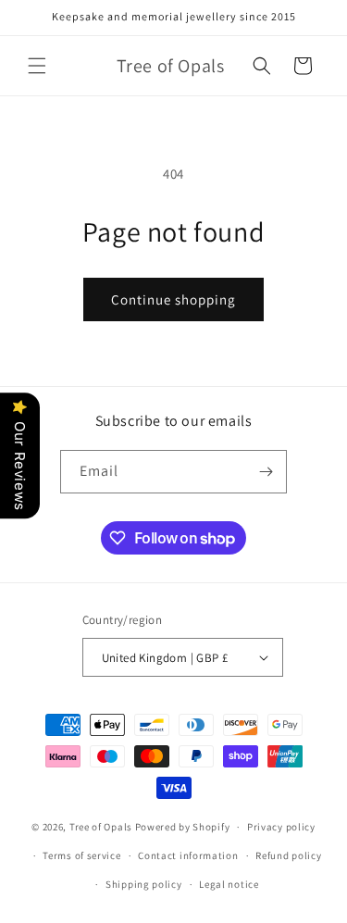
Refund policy (288, 855)
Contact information (188, 855)
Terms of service (81, 855)
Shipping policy (143, 884)
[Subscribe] (265, 471)
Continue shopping (173, 299)
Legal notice (228, 884)
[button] (37, 65)
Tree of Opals (100, 826)
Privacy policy (281, 826)
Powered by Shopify (182, 826)
